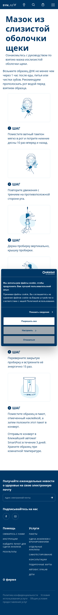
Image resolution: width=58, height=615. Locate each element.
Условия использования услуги (26, 597)
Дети (32, 574)
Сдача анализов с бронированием (40, 540)
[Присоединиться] (52, 497)
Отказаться (29, 339)
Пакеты (33, 534)
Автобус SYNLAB (38, 569)
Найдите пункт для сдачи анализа (14, 545)
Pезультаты (10, 551)
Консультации (38, 559)
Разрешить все (29, 321)
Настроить (27, 330)
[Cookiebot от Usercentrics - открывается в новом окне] (42, 273)
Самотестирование (40, 554)
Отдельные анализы (35, 548)
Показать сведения (39, 312)
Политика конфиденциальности (20, 595)
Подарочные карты (40, 564)
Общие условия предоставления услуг (25, 600)
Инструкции (10, 539)
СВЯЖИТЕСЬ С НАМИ (14, 534)
